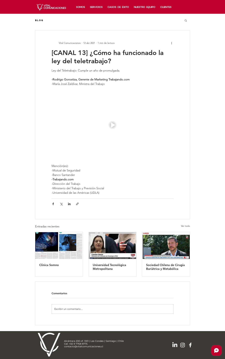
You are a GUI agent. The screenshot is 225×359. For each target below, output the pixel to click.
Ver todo (185, 225)
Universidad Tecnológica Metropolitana (109, 267)
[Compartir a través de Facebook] (53, 203)
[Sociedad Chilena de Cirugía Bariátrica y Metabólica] (166, 245)
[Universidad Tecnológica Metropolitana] (112, 245)
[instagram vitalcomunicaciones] (183, 345)
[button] (185, 20)
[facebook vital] (190, 345)
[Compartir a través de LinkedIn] (69, 203)
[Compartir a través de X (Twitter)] (61, 203)
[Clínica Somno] (59, 245)
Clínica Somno (49, 265)
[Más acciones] (171, 43)
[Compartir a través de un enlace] (77, 203)
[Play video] (112, 125)
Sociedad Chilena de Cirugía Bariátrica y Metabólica (165, 267)
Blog (39, 20)
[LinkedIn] (175, 345)
